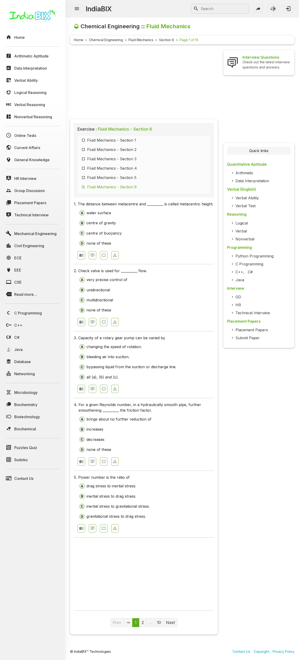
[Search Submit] (196, 9)
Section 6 (166, 40)
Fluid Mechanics (140, 40)
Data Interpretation (252, 180)
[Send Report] (115, 255)
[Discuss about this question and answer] (92, 255)
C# (250, 272)
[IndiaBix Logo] (32, 18)
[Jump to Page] (128, 622)
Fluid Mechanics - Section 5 (111, 177)
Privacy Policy (283, 651)
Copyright (261, 651)
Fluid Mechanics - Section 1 (111, 140)
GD (238, 297)
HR (238, 305)
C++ (239, 272)
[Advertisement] (144, 82)
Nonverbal (244, 239)
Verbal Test (245, 205)
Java (239, 280)
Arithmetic (244, 173)
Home (78, 40)
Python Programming (254, 256)
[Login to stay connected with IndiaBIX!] (288, 9)
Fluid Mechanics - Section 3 (111, 159)
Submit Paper (247, 337)
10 (159, 622)
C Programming (249, 264)
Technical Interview (252, 312)
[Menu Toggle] (77, 9)
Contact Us (241, 651)
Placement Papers (251, 330)
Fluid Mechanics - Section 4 (112, 168)
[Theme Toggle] (273, 9)
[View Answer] (81, 255)
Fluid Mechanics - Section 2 (111, 149)
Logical (241, 223)
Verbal (241, 231)
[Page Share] (258, 9)
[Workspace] (103, 255)
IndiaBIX (99, 9)
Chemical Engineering (106, 40)
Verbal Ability (247, 198)
